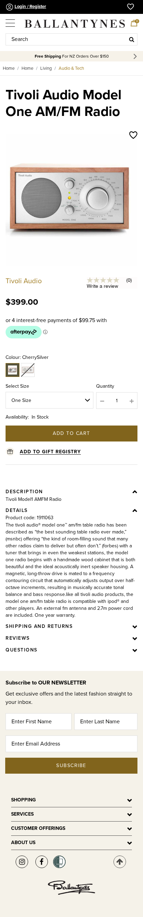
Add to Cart (71, 433)
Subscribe (71, 765)
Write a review (102, 286)
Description (24, 492)
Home (9, 68)
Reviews (18, 638)
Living (46, 68)
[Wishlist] (133, 135)
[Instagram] (22, 862)
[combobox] (71, 39)
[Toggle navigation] (10, 20)
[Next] (136, 56)
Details (17, 510)
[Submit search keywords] (131, 39)
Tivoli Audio (24, 281)
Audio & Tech (71, 68)
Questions (21, 650)
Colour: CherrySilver (27, 357)
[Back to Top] (119, 862)
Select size (17, 386)
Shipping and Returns (39, 626)
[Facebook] (41, 862)
